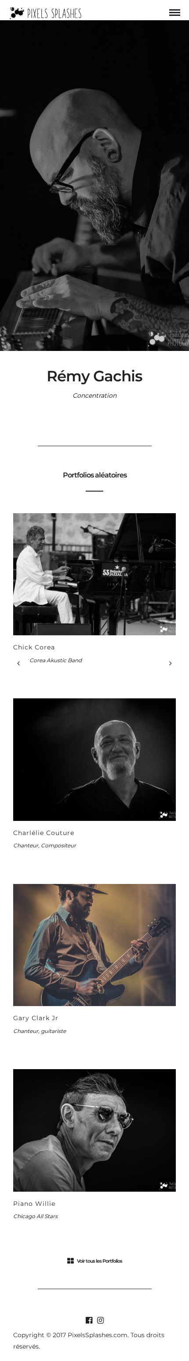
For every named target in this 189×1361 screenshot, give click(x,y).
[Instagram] (100, 1320)
